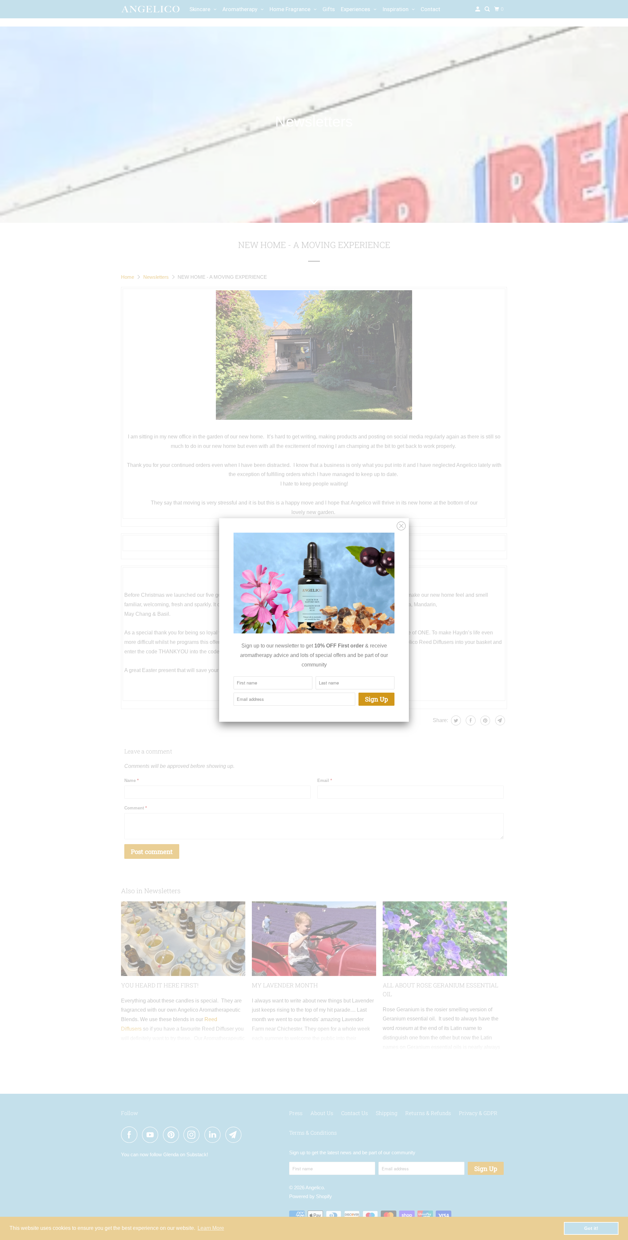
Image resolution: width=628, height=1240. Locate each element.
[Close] (401, 526)
